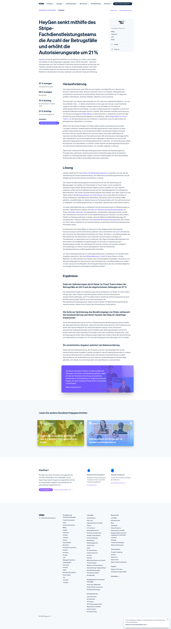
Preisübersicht (92, 485)
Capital (65, 530)
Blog (112, 523)
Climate (65, 535)
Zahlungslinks (67, 562)
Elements (66, 545)
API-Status (90, 601)
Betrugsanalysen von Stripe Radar (89, 195)
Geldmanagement (92, 543)
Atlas (64, 522)
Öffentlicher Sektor (93, 573)
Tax (64, 577)
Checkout (66, 532)
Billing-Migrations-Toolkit (95, 256)
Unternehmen (91, 518)
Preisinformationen (69, 520)
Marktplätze (90, 540)
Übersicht (113, 10)
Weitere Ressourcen (117, 545)
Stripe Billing (86, 114)
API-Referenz (91, 599)
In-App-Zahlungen (92, 538)
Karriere (113, 554)
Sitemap (113, 540)
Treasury (65, 582)
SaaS (88, 548)
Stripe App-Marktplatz (94, 584)
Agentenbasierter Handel (95, 523)
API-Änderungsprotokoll (94, 604)
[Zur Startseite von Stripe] (41, 515)
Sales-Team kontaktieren (122, 3)
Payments (66, 565)
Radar (64, 570)
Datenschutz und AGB (117, 530)
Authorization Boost (69, 525)
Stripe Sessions (116, 528)
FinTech (89, 555)
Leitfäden (114, 518)
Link (121, 232)
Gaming (89, 558)
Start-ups (90, 520)
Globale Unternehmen (93, 535)
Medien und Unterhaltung (94, 565)
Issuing (65, 555)
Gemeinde (114, 525)
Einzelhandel (91, 575)
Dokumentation (92, 596)
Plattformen (90, 545)
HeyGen (42, 59)
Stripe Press (115, 559)
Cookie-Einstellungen (117, 542)
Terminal (65, 580)
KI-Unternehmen (92, 550)
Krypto (65, 540)
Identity (65, 550)
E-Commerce (91, 528)
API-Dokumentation (117, 483)
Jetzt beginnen (45, 490)
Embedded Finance (93, 530)
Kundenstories (115, 520)
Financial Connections (69, 547)
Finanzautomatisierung (94, 533)
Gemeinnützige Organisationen (96, 568)
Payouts (65, 567)
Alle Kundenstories (126, 10)
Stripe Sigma (67, 575)
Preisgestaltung (96, 3)
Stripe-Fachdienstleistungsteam (95, 173)
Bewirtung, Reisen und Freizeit (96, 560)
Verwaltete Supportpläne (119, 572)
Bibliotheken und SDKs (94, 606)
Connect (65, 537)
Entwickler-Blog (92, 611)
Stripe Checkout (77, 212)
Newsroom (114, 557)
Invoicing (65, 552)
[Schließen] (167, 620)
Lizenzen (114, 537)
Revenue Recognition (69, 572)
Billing (64, 527)
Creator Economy (92, 553)
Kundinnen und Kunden (47, 10)
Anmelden (107, 3)
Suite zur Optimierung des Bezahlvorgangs (106, 210)
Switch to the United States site (135, 624)
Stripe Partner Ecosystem (95, 587)
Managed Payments (69, 560)
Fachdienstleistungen (93, 570)
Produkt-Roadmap (116, 552)
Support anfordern (116, 569)
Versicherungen (92, 563)
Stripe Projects (91, 609)
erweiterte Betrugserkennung (103, 220)
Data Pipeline (67, 542)
